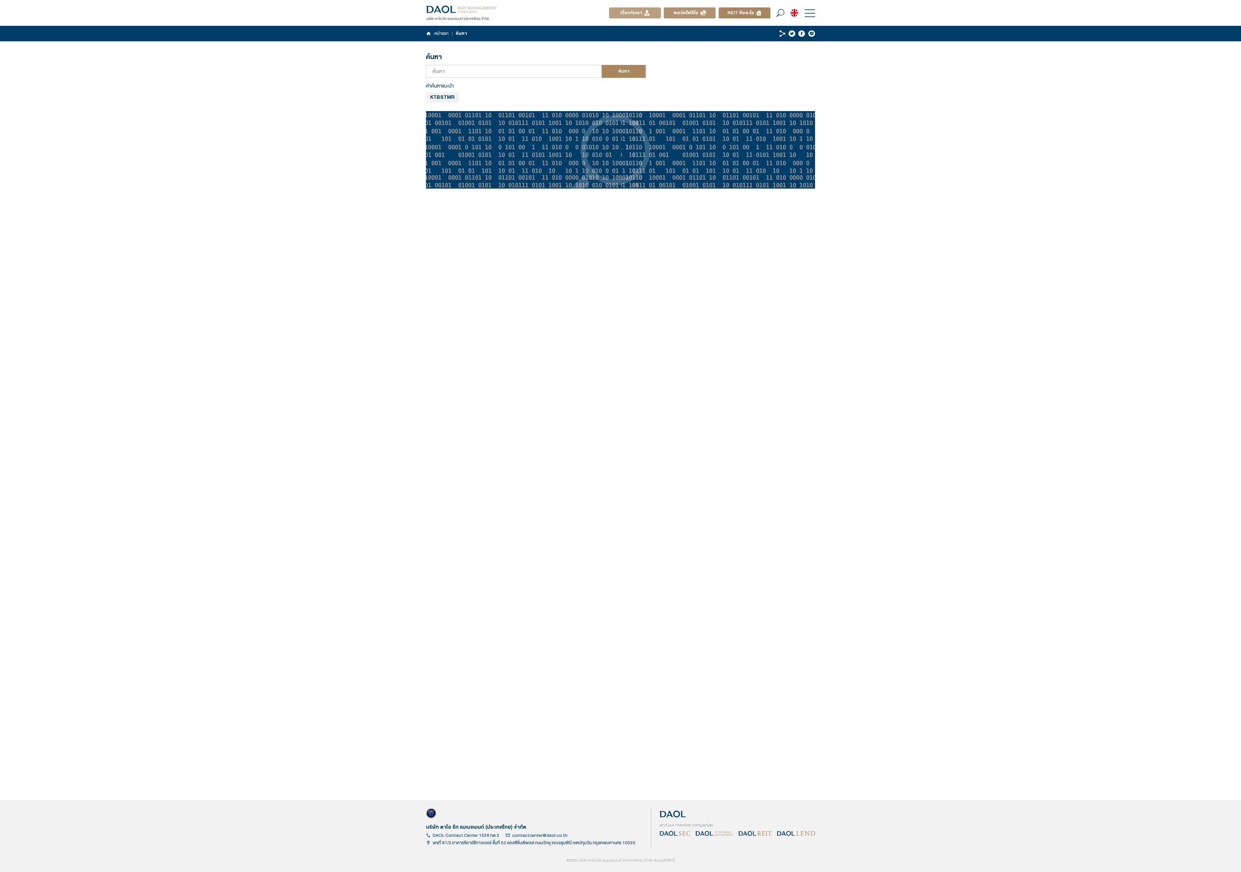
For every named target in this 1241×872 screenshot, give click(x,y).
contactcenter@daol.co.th (539, 835)
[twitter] (792, 33)
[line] (811, 33)
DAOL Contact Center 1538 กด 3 (466, 835)
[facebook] (801, 33)
